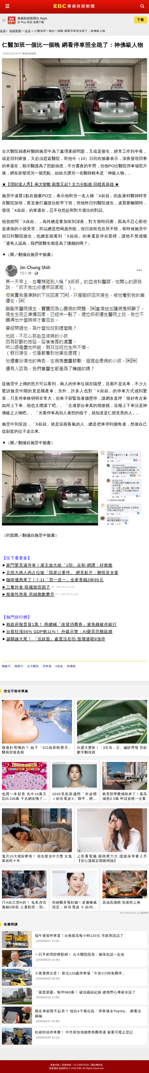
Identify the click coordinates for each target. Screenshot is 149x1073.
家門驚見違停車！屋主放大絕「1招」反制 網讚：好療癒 (59, 565)
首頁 (3, 30)
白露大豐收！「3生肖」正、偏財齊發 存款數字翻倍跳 (112, 750)
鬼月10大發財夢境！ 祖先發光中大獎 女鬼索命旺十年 (37, 858)
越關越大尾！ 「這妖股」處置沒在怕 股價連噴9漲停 (55, 639)
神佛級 (71, 666)
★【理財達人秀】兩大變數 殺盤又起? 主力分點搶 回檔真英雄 (58, 184)
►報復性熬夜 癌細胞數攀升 (28, 594)
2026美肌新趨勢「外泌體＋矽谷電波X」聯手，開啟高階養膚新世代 (74, 796)
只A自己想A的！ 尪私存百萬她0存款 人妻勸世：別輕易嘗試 (24, 905)
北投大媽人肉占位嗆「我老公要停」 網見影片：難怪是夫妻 (62, 572)
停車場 (47, 666)
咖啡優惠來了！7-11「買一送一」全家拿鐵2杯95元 (55, 579)
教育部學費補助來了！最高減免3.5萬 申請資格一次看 (124, 796)
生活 (28, 30)
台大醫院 (33, 666)
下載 (140, 19)
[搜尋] (141, 9)
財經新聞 (15, 30)
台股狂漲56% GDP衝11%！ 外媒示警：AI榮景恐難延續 (59, 631)
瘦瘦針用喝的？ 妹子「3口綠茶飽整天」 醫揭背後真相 (37, 750)
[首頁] (74, 5)
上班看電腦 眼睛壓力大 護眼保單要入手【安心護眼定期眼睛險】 (112, 858)
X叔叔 (59, 666)
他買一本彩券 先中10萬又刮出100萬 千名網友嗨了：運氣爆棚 (24, 796)
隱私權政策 (97, 1064)
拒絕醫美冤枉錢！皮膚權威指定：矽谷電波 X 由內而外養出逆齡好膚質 (74, 905)
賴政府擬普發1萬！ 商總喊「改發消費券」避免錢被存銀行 (61, 624)
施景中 (19, 666)
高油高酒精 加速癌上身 (121, 902)
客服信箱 (55, 1064)
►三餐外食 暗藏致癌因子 (26, 587)
